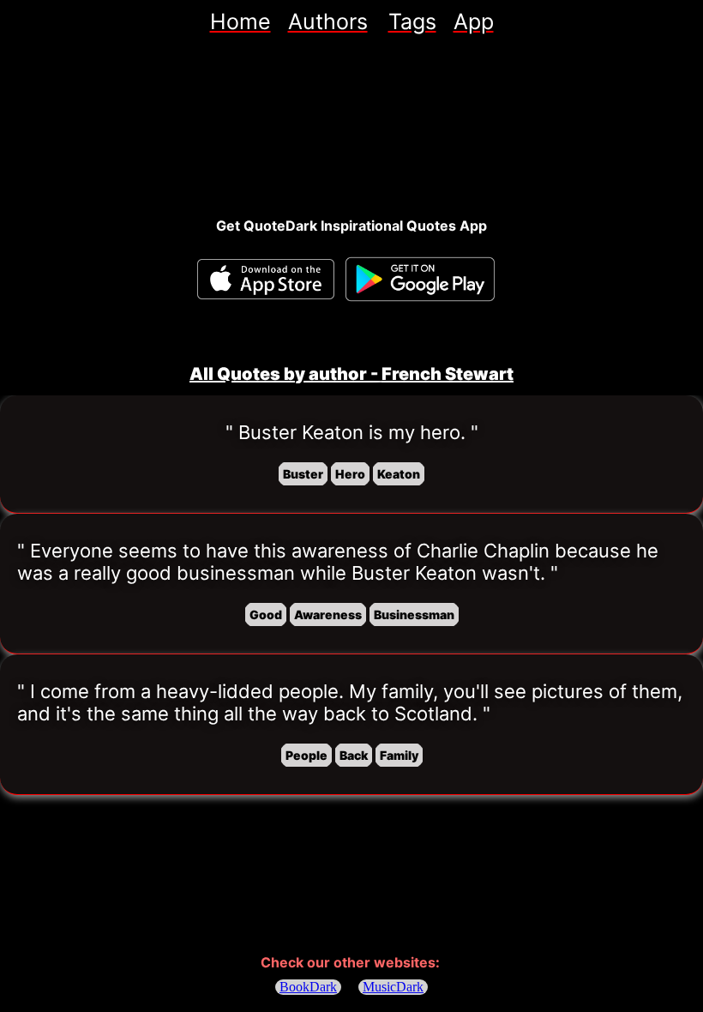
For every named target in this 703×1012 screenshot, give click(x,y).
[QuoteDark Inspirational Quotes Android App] (420, 279)
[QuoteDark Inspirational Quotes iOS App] (265, 279)
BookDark (308, 986)
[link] (240, 21)
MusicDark (393, 986)
